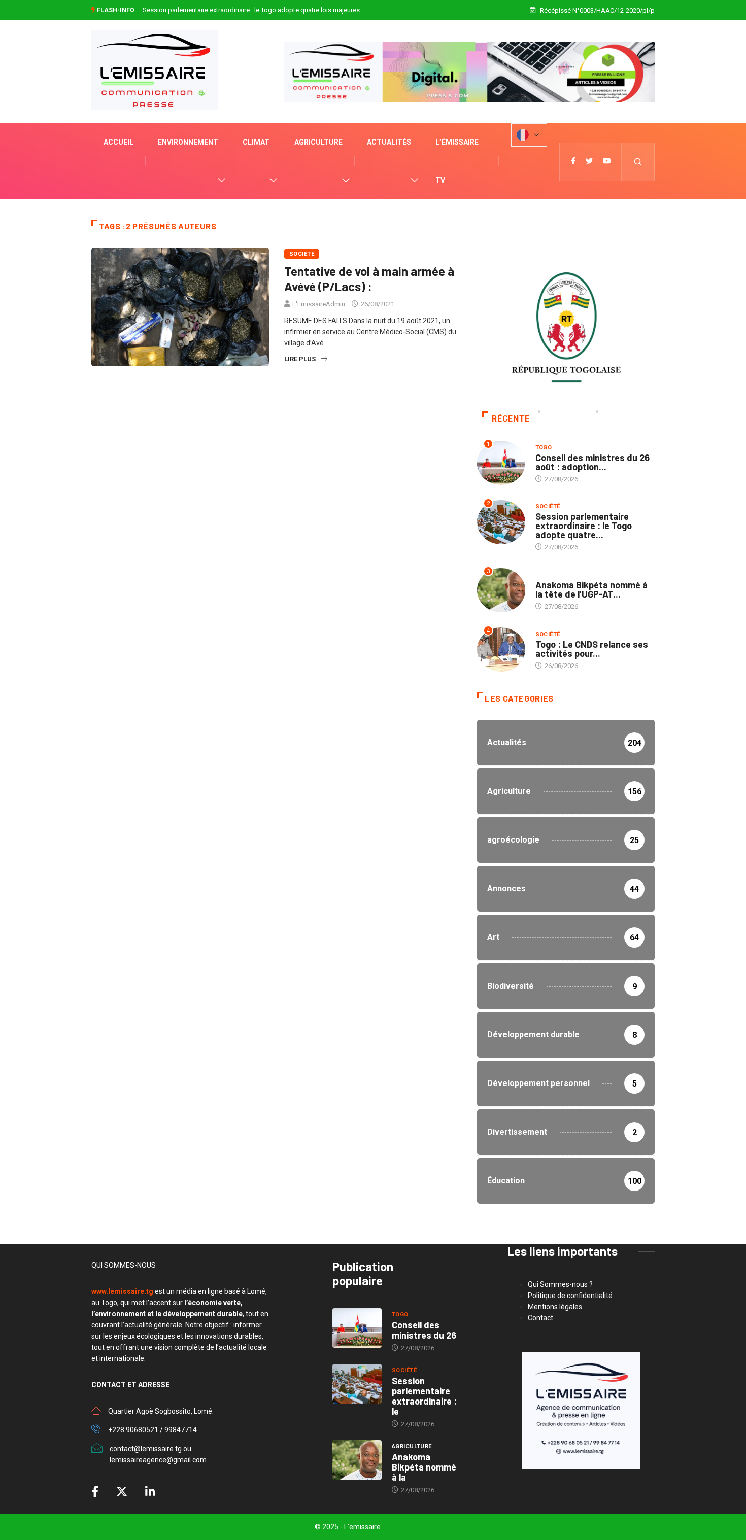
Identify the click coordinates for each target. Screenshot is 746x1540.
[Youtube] (607, 161)
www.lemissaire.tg (122, 1291)
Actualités (389, 142)
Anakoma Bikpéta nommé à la (424, 1467)
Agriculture (318, 142)
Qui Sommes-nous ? (560, 1284)
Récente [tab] (510, 419)
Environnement (188, 142)
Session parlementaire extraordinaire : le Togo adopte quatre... (583, 525)
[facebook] (573, 161)
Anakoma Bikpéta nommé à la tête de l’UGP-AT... (591, 589)
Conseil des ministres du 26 (424, 1330)
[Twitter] (589, 161)
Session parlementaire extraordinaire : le (424, 1396)
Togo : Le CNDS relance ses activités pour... (591, 649)
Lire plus (300, 359)
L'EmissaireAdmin (318, 304)
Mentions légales (555, 1307)
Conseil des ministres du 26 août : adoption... (592, 462)
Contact (540, 1318)
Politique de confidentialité (570, 1295)
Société (301, 254)
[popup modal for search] (638, 162)
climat (256, 142)
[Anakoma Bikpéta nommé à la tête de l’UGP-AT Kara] (357, 1460)
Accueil (118, 142)
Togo (543, 447)
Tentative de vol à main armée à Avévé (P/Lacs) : (369, 279)
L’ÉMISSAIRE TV (457, 161)
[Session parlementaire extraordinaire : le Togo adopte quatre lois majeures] (357, 1384)
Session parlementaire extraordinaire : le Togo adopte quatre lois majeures (251, 10)
